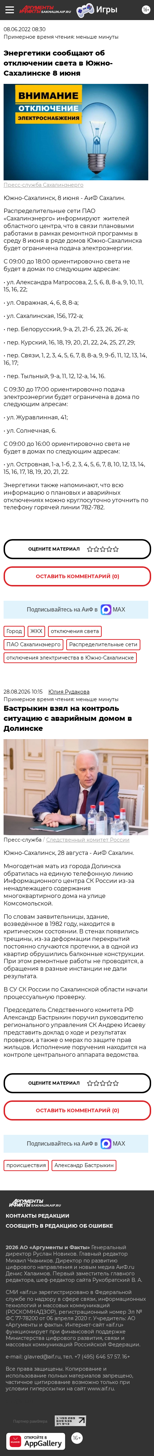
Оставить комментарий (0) (77, 576)
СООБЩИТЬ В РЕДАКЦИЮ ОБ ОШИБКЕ (59, 1226)
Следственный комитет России (88, 840)
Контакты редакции (37, 1216)
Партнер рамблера (30, 1421)
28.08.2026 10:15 (23, 692)
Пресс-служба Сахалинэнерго (43, 185)
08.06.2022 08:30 (24, 29)
